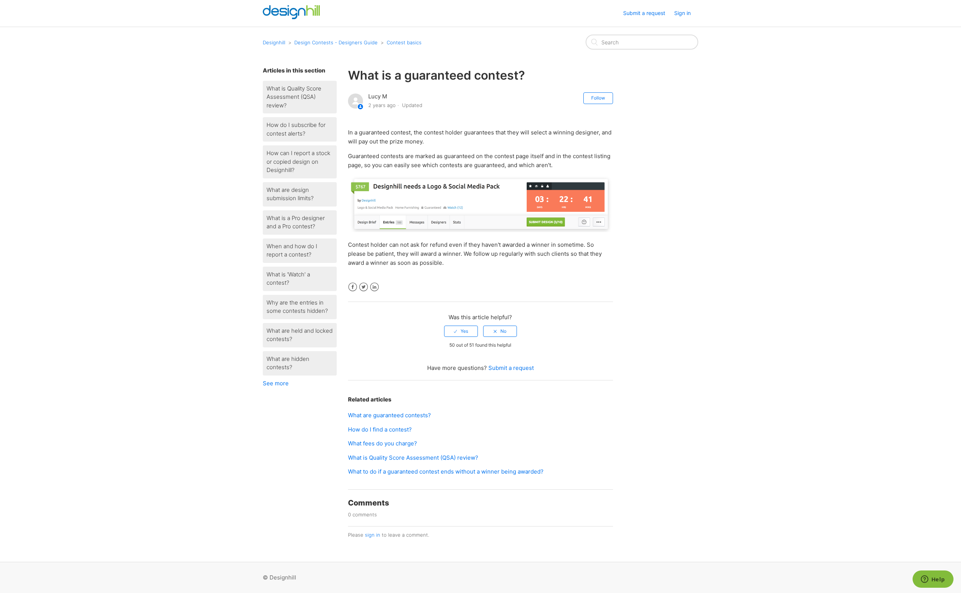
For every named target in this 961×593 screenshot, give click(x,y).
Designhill (274, 42)
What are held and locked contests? (300, 335)
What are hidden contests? (288, 363)
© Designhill (279, 577)
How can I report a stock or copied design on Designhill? (298, 161)
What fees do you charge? (382, 443)
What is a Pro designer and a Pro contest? (296, 222)
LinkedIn (374, 287)
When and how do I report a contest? (292, 250)
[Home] (291, 17)
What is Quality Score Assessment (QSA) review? (294, 97)
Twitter (363, 287)
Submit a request (644, 13)
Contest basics (404, 42)
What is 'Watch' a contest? (288, 279)
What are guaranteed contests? (389, 415)
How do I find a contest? (380, 429)
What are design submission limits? (290, 194)
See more (276, 383)
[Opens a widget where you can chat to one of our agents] (932, 579)
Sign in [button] (682, 13)
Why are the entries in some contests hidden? (297, 307)
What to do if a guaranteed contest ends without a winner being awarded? (446, 471)
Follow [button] (598, 98)
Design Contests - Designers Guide (336, 42)
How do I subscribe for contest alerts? (296, 129)
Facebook (352, 287)
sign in (372, 535)
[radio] (461, 331)
